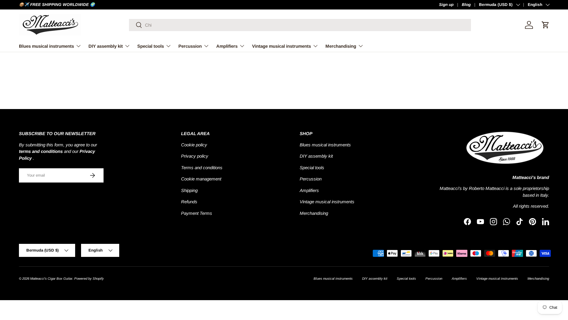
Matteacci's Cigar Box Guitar (51, 278)
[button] (545, 24)
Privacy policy (194, 156)
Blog (466, 4)
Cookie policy (194, 144)
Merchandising (340, 46)
